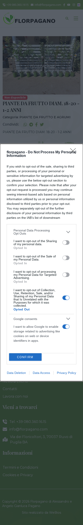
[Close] (74, 152)
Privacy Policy (66, 373)
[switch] (65, 242)
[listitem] (41, 232)
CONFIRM (25, 357)
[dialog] (41, 262)
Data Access (41, 373)
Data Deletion (16, 373)
